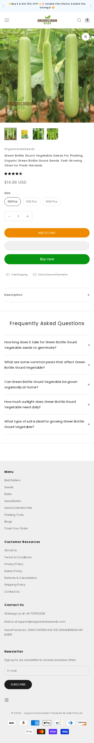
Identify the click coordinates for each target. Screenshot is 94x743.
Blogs (8, 521)
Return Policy (13, 571)
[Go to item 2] (24, 134)
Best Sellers (12, 480)
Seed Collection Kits (18, 508)
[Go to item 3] (38, 134)
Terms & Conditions (18, 557)
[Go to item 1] (10, 134)
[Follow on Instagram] (6, 700)
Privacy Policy (13, 564)
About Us (10, 550)
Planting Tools (14, 515)
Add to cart (47, 233)
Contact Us (12, 592)
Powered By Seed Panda (67, 713)
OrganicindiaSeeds (19, 149)
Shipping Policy (14, 585)
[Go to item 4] (52, 134)
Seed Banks (12, 501)
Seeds (8, 487)
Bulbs (8, 494)
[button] (13, 174)
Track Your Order (16, 528)
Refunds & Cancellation (20, 578)
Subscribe (18, 684)
